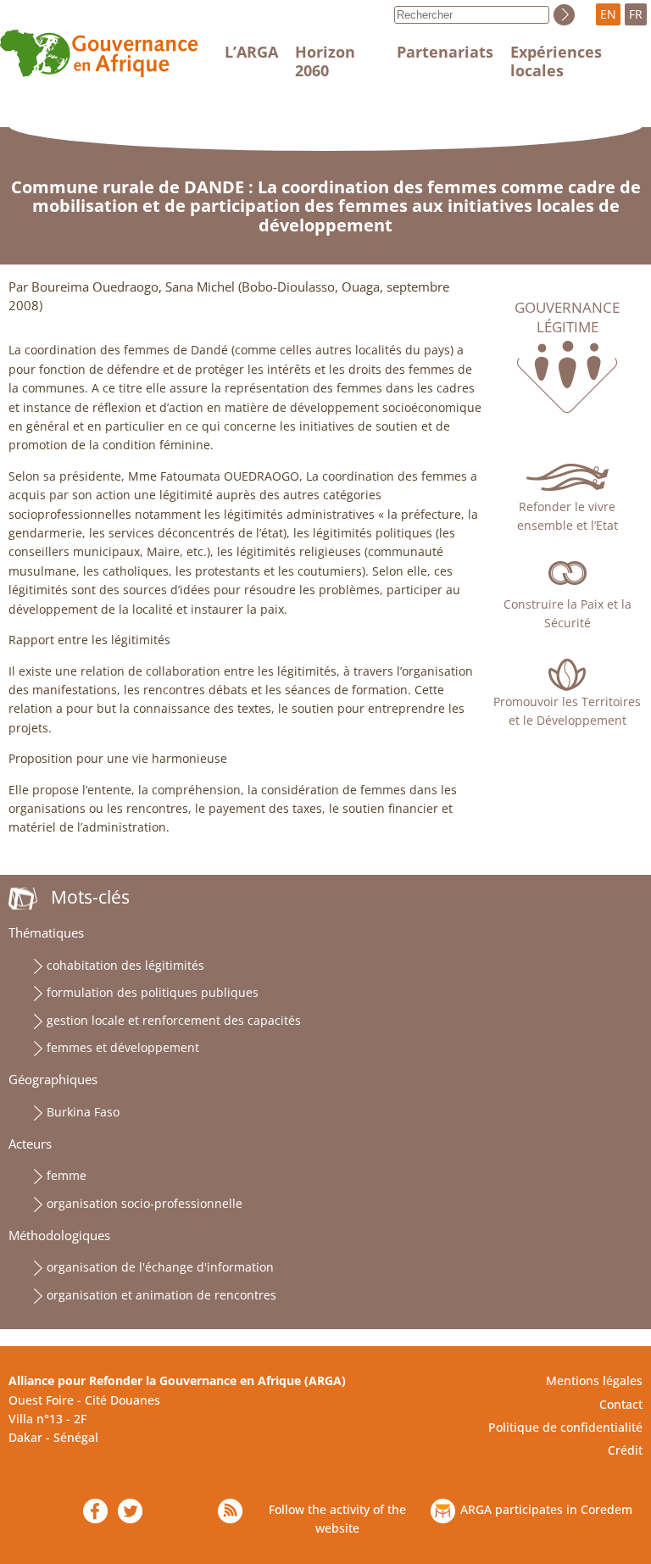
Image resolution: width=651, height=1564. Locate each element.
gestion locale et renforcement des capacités (174, 1020)
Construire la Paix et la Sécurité (568, 613)
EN (608, 14)
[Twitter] (130, 1511)
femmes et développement (123, 1047)
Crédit (625, 1450)
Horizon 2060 (325, 61)
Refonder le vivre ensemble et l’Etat (567, 515)
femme (66, 1175)
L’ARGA (251, 52)
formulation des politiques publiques (153, 992)
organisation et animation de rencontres (161, 1295)
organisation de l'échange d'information (160, 1267)
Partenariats (445, 52)
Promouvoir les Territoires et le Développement (567, 710)
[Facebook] (95, 1511)
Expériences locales (556, 61)
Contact (621, 1404)
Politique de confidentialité (565, 1427)
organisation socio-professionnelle (144, 1203)
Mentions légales (594, 1380)
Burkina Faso (83, 1112)
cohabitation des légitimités (125, 965)
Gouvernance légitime (567, 317)
